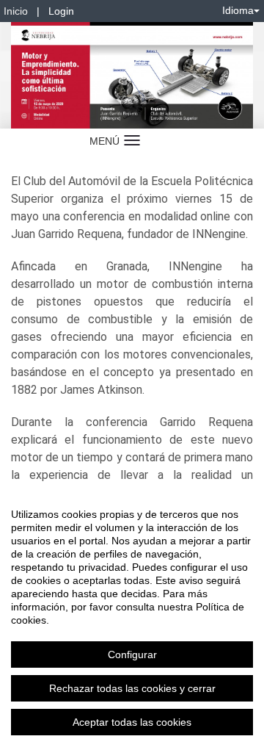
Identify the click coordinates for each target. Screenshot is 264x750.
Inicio (16, 11)
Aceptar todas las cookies (132, 722)
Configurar (132, 654)
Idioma (238, 10)
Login (61, 11)
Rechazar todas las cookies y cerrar (132, 688)
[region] (132, 618)
